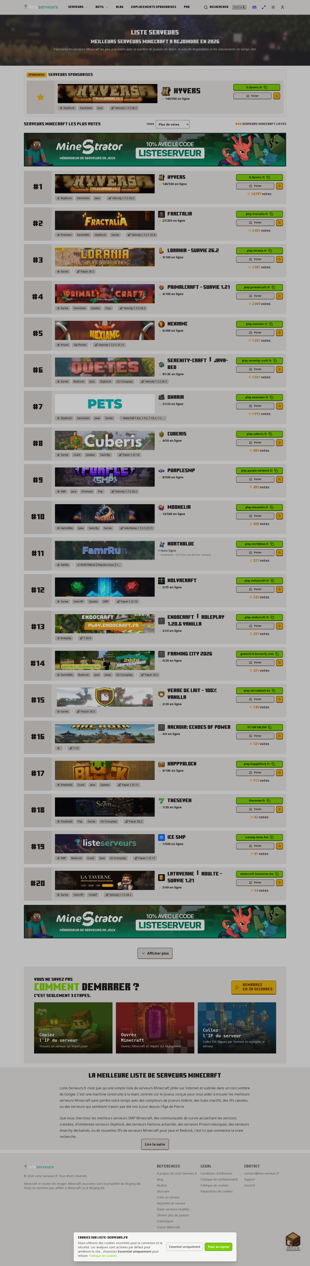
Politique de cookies (103, 1256)
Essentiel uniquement (184, 1247)
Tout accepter (218, 1247)
